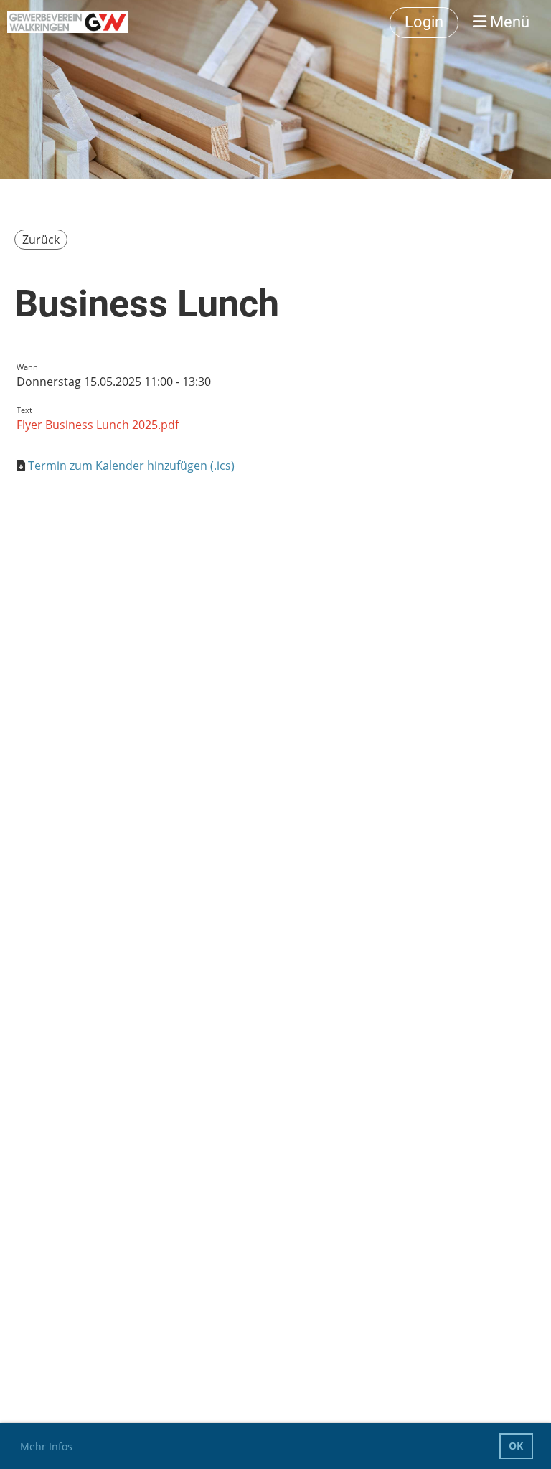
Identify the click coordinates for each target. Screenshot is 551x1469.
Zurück (41, 239)
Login (424, 22)
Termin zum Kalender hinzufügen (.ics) (131, 465)
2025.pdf (154, 425)
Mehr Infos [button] (46, 1446)
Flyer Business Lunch (73, 425)
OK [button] (516, 1446)
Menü (507, 22)
